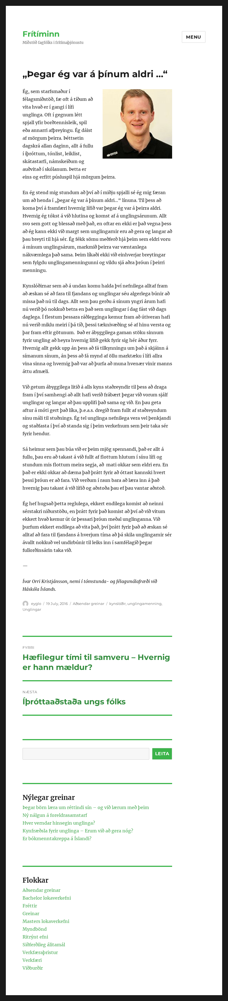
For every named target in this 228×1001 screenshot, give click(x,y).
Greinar (31, 913)
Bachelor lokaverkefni (47, 898)
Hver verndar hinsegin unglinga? (59, 823)
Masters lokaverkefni (46, 921)
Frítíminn (41, 34)
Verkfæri (32, 960)
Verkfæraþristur (40, 952)
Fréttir (30, 906)
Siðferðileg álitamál (44, 944)
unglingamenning (144, 603)
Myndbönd (35, 929)
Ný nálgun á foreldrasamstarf (55, 815)
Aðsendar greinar (88, 603)
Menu (193, 37)
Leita (162, 753)
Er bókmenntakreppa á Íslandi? (57, 838)
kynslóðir (117, 603)
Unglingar (32, 609)
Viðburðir (33, 968)
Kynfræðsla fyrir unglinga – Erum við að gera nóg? (78, 831)
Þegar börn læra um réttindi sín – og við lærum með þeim (86, 807)
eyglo (36, 603)
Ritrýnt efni (35, 937)
